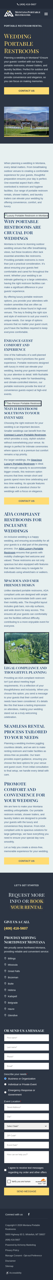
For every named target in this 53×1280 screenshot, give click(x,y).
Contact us (27, 90)
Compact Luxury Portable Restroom (25, 434)
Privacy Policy (12, 1250)
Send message (26, 1191)
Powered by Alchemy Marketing (20, 1245)
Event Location (12, 1101)
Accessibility (15, 1273)
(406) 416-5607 (27, 4)
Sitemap (9, 1266)
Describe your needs (15, 1074)
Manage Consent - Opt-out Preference (23, 1255)
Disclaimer (10, 1261)
